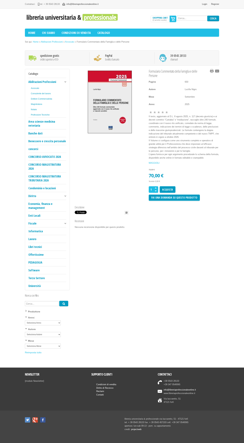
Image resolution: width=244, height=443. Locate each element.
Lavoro (32, 239)
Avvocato (69, 42)
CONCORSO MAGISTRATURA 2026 (44, 166)
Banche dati (35, 133)
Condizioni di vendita (106, 384)
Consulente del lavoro (41, 93)
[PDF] (206, 71)
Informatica (35, 231)
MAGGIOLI (154, 163)
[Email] (217, 71)
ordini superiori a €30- (49, 57)
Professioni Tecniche (40, 115)
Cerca (213, 18)
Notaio (34, 109)
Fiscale (32, 223)
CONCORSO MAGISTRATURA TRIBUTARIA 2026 (44, 178)
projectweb (136, 429)
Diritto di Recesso (104, 388)
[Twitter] (27, 420)
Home (36, 42)
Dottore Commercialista (41, 99)
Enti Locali (34, 216)
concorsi (33, 149)
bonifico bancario (112, 57)
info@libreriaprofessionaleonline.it (82, 4)
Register (215, 4)
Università (34, 286)
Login (204, 4)
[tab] (47, 312)
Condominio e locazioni (42, 188)
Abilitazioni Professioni (52, 42)
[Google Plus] (35, 420)
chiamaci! (178, 57)
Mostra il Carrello (173, 19)
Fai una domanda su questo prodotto (174, 197)
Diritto (32, 196)
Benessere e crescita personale (47, 141)
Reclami (100, 391)
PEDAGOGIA (35, 262)
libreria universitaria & (71, 17)
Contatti (100, 394)
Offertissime (36, 255)
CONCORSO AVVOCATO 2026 (44, 157)
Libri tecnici (35, 247)
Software (34, 270)
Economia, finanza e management (40, 206)
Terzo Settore (36, 278)
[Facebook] (42, 420)
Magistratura (36, 104)
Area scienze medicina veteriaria (41, 123)
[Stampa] (212, 71)
